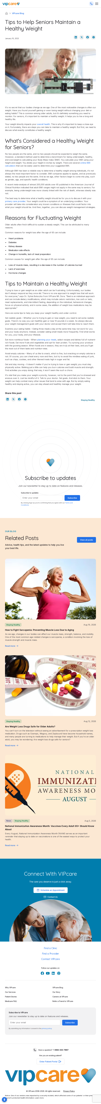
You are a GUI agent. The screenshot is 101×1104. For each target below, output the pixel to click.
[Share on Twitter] (81, 37)
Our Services (10, 992)
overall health (43, 124)
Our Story (56, 992)
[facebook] (42, 973)
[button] (50, 1061)
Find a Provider (50, 953)
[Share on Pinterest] (93, 37)
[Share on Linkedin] (75, 37)
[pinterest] (59, 973)
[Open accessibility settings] (4, 1099)
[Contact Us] (91, 3)
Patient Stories (11, 997)
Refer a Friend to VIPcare (62, 1001)
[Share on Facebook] (87, 37)
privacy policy (47, 1028)
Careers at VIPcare (60, 997)
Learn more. (39, 1098)
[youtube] (48, 973)
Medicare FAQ (11, 1001)
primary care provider (15, 201)
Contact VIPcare (50, 959)
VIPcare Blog (57, 987)
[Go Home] (11, 4)
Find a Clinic (50, 948)
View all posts (86, 540)
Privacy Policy (69, 1091)
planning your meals (46, 339)
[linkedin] (53, 973)
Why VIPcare (10, 987)
